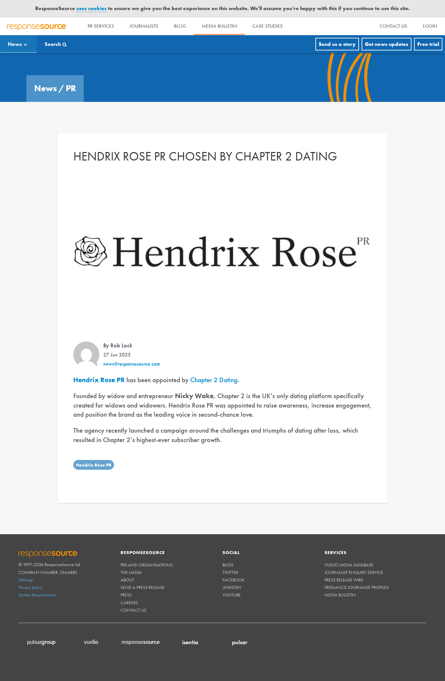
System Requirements (37, 583)
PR (71, 76)
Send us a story (337, 32)
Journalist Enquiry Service (353, 560)
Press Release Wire (343, 568)
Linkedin (232, 575)
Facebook (234, 568)
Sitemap (26, 568)
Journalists (144, 14)
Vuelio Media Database (348, 553)
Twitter (230, 560)
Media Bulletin (219, 14)
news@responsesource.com (131, 351)
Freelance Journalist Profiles (356, 575)
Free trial (428, 32)
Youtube (232, 583)
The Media (131, 560)
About (127, 568)
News (15, 32)
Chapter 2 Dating (213, 367)
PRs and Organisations (147, 553)
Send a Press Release (143, 575)
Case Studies (267, 14)
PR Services (101, 14)
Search (53, 32)
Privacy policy (30, 575)
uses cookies (91, 4)
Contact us (133, 598)
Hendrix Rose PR (93, 453)
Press (126, 583)
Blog (180, 14)
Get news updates (386, 32)
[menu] (393, 14)
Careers (129, 590)
